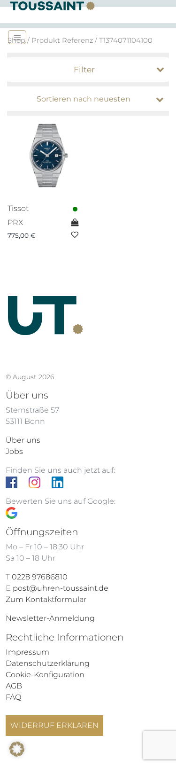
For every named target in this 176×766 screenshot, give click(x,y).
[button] (17, 749)
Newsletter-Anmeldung (50, 618)
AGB (14, 685)
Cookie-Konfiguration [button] (45, 674)
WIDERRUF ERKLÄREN (54, 725)
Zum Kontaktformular (46, 599)
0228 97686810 (40, 576)
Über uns (23, 440)
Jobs (14, 451)
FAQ (13, 697)
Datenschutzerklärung (48, 663)
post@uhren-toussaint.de (60, 588)
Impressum (27, 652)
